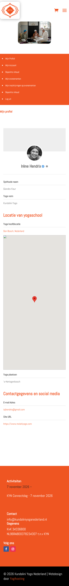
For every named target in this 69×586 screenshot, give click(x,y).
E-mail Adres (9, 402)
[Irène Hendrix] (34, 153)
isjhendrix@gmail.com (14, 409)
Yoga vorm (8, 196)
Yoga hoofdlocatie (11, 224)
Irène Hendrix (31, 166)
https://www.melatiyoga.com (17, 423)
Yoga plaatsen (10, 374)
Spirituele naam (10, 181)
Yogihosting (17, 578)
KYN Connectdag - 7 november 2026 (30, 495)
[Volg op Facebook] (6, 549)
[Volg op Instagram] (13, 549)
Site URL (7, 416)
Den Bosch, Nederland (13, 231)
